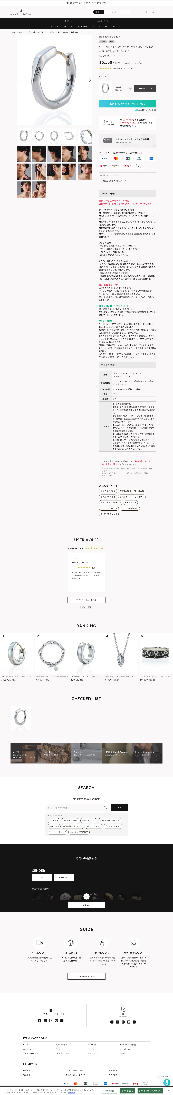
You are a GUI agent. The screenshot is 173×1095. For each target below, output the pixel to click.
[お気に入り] (137, 12)
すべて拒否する (127, 1091)
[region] (86, 1090)
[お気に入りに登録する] (130, 88)
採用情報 (26, 1070)
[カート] (153, 12)
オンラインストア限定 (128, 1044)
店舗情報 (26, 1075)
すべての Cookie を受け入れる (150, 1091)
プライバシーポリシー (74, 1070)
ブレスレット (92, 1044)
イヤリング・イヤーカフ (64, 1053)
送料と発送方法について (124, 142)
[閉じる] (169, 1090)
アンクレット (92, 1053)
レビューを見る (128, 68)
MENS (68, 21)
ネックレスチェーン (30, 1053)
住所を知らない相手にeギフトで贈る (127, 103)
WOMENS (102, 21)
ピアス (57, 1049)
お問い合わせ (114, 1075)
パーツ (122, 1053)
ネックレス (27, 1049)
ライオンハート (22, 32)
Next (89, 80)
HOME (13, 32)
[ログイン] (145, 12)
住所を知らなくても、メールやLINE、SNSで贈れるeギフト (86, 3)
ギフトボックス (125, 1049)
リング (25, 1044)
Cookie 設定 (109, 1091)
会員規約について (116, 1070)
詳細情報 (71, 1092)
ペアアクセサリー (62, 1044)
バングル (91, 1049)
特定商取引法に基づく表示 (76, 1075)
